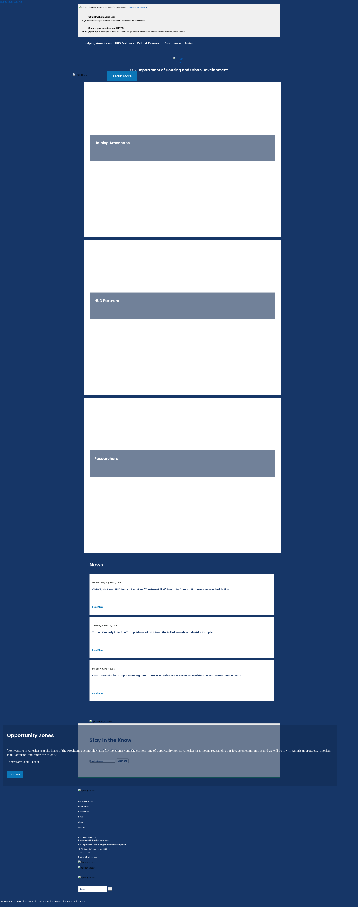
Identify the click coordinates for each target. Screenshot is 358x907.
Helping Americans (98, 43)
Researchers (83, 811)
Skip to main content (11, 1)
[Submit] (110, 889)
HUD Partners (124, 43)
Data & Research (149, 43)
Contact (189, 43)
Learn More (122, 76)
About (177, 43)
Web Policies (70, 901)
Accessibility (57, 901)
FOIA (39, 901)
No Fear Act (30, 901)
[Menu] (81, 42)
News (167, 43)
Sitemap (81, 901)
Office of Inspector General (11, 901)
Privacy (46, 901)
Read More (97, 607)
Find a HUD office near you (89, 857)
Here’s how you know (137, 7)
